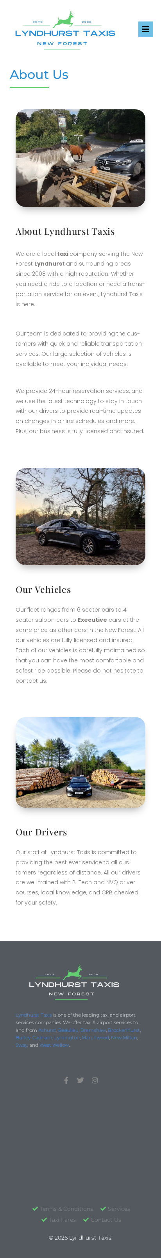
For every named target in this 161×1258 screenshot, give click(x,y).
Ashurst (47, 1030)
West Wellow (54, 1045)
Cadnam (42, 1037)
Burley (23, 1037)
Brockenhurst (124, 1030)
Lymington (67, 1037)
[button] (145, 29)
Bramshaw (93, 1030)
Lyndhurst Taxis (34, 1015)
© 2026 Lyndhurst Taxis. (81, 1237)
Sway (21, 1045)
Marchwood (95, 1037)
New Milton (124, 1037)
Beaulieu (68, 1030)
